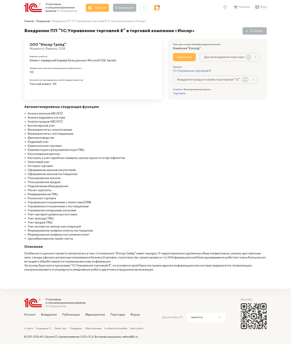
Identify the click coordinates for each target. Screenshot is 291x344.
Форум (135, 314)
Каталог (30, 314)
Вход (264, 7)
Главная (29, 21)
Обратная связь (93, 328)
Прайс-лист (60, 328)
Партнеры (117, 314)
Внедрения (43, 21)
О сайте (28, 328)
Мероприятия (95, 314)
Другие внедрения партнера (227, 57)
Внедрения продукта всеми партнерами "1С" (212, 79)
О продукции (124, 7)
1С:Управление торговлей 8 (192, 71)
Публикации (71, 314)
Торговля (179, 93)
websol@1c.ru (130, 336)
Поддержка (76, 328)
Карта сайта (136, 328)
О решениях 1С (43, 328)
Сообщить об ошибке (115, 328)
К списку (256, 31)
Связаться (184, 57)
